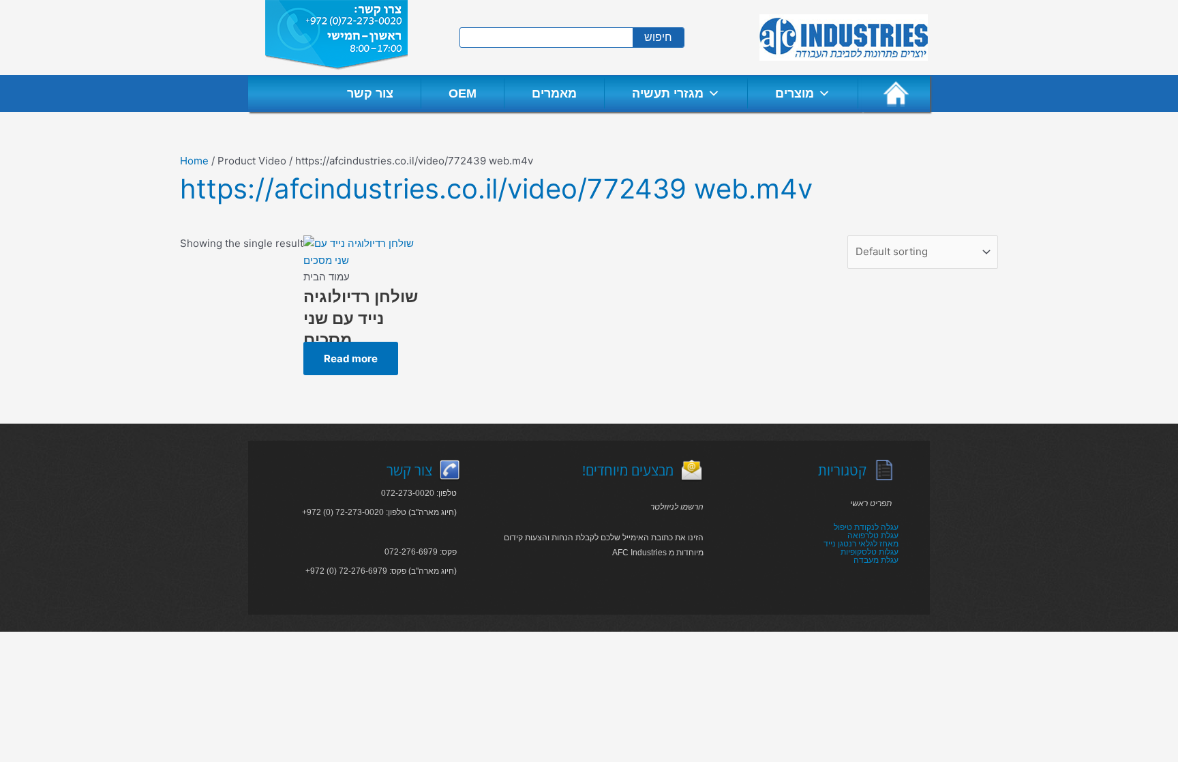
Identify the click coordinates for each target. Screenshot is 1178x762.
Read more (351, 358)
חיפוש (658, 37)
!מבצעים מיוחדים (628, 470)
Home (194, 160)
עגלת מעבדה (876, 560)
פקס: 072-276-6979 (420, 552)
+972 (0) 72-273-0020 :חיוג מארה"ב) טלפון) (379, 512)
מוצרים (794, 93)
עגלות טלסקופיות (869, 552)
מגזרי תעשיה (668, 93)
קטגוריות (842, 470)
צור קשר (370, 93)
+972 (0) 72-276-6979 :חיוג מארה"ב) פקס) (381, 571)
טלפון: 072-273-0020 (419, 493)
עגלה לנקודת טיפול (866, 527)
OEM (463, 93)
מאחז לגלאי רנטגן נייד (861, 543)
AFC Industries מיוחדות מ (658, 552)
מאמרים (554, 93)
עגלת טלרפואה (872, 535)
